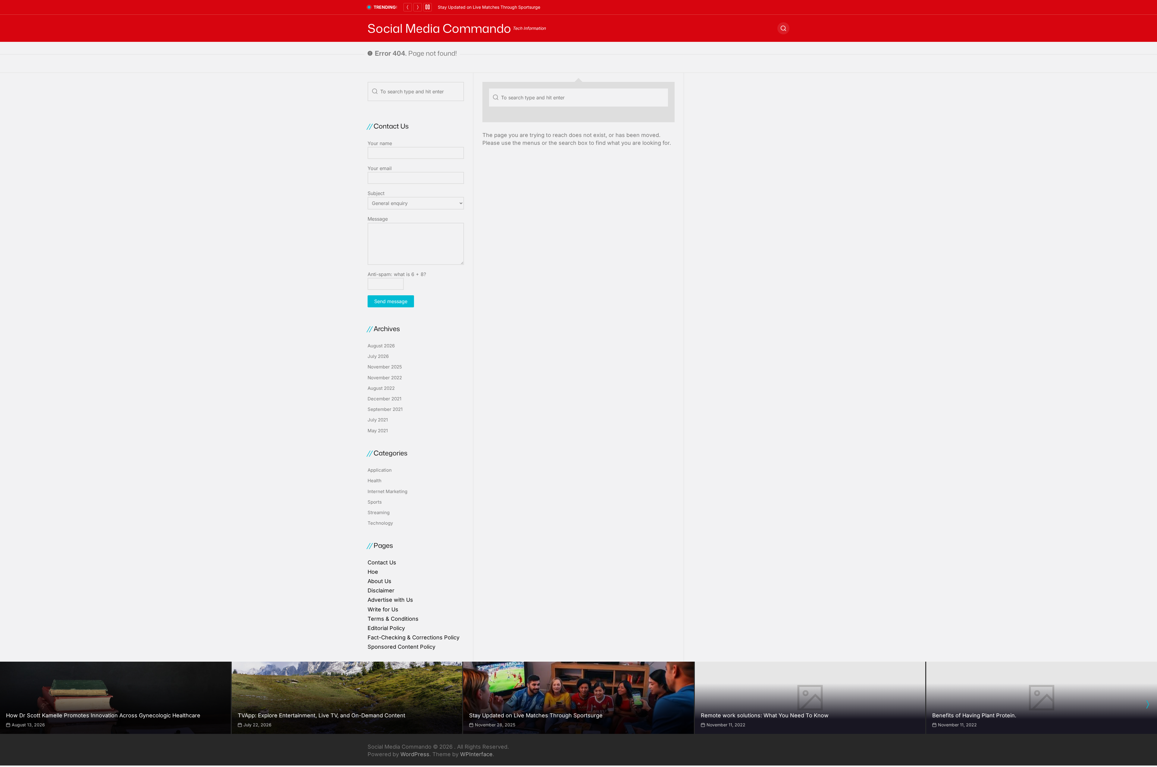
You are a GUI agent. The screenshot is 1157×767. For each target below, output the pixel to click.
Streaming (379, 512)
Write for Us (383, 609)
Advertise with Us (390, 600)
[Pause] (427, 7)
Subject (376, 193)
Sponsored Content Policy (401, 647)
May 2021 (378, 430)
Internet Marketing (387, 491)
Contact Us (382, 562)
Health (374, 480)
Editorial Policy (386, 628)
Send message (390, 301)
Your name (380, 143)
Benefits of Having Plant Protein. (974, 715)
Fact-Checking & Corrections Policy (413, 637)
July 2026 (378, 356)
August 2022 (381, 388)
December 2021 (384, 399)
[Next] (417, 7)
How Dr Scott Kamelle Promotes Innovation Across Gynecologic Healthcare (103, 715)
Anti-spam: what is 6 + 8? (397, 274)
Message (378, 219)
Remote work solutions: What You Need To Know (486, 7)
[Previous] (407, 7)
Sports (375, 502)
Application (380, 470)
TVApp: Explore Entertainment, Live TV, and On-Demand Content (321, 715)
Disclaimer (381, 590)
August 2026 (381, 346)
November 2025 (385, 367)
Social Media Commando (439, 28)
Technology (380, 523)
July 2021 (378, 420)
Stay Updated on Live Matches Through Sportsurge (536, 715)
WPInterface (476, 754)
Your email (380, 168)
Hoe (373, 572)
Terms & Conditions (393, 619)
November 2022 (385, 377)
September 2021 (385, 409)
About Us (379, 581)
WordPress (414, 754)
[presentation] (1147, 704)
